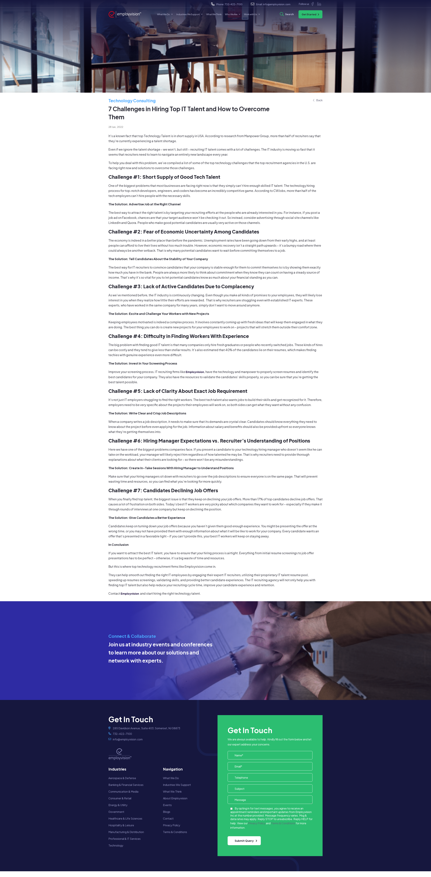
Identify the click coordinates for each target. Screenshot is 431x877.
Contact (168, 818)
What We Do (163, 14)
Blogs (166, 811)
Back (319, 100)
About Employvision (175, 798)
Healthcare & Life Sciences (125, 818)
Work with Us (250, 14)
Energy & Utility (117, 805)
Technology (115, 845)
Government (116, 811)
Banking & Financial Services (125, 785)
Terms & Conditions (175, 832)
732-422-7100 (233, 4)
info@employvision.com (276, 4)
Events (167, 805)
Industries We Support (188, 14)
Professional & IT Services (124, 838)
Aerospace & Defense (122, 778)
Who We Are (231, 14)
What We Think (214, 14)
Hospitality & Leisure (121, 825)
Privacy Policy (171, 825)
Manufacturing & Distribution (126, 832)
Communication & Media (123, 791)
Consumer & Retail (119, 798)
